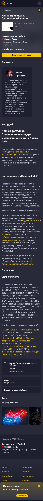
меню (12, 383)
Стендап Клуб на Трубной (13, 36)
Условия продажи (28, 476)
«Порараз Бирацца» (11, 261)
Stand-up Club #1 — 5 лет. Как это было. (21, 330)
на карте (5, 45)
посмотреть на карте (16, 371)
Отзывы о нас (27, 467)
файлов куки (19, 491)
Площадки (5, 472)
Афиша (4, 467)
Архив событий (7, 476)
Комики (4, 481)
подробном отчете (30, 221)
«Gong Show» (27, 264)
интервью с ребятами (12, 223)
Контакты (25, 472)
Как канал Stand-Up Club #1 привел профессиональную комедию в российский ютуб (18, 341)
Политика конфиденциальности (29, 481)
